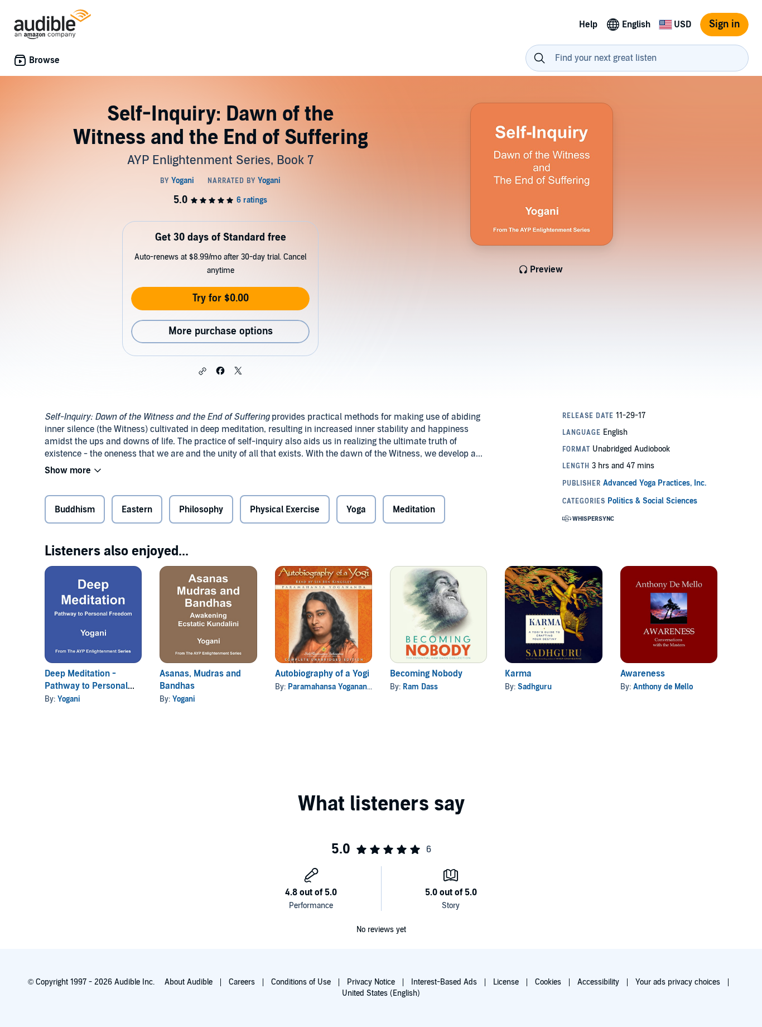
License (506, 982)
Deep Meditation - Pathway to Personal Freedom (86, 686)
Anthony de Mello (663, 687)
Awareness (642, 673)
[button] (202, 371)
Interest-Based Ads (444, 982)
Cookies (548, 982)
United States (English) (381, 993)
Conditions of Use (301, 982)
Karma (518, 673)
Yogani (68, 699)
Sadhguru (535, 687)
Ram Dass (420, 687)
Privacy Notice (371, 982)
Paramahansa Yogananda (331, 687)
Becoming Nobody (426, 673)
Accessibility (598, 982)
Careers (242, 982)
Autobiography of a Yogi (322, 673)
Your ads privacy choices (677, 982)
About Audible (189, 982)
